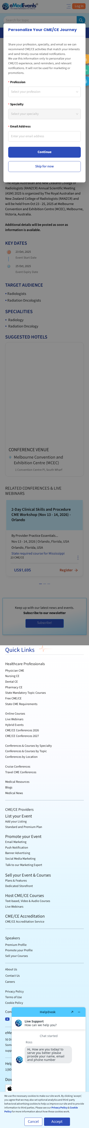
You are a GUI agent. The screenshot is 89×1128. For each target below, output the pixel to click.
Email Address (20, 126)
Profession (17, 82)
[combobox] (42, 92)
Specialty (17, 104)
